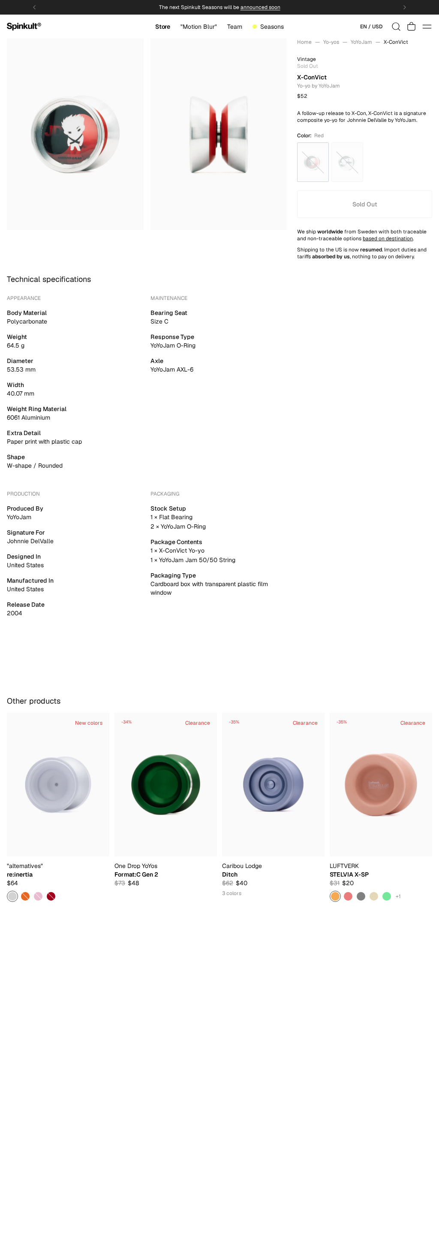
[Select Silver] (12, 896)
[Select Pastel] (38, 896)
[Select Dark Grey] (361, 896)
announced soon (260, 7)
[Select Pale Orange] (335, 896)
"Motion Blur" (198, 26)
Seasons (272, 26)
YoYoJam (361, 42)
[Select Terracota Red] (348, 896)
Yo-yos (331, 42)
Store (162, 26)
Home (304, 42)
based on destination (388, 238)
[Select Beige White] (373, 896)
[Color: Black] (347, 162)
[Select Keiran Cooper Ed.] (25, 896)
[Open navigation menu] (427, 26)
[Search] (396, 26)
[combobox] (371, 26)
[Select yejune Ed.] (51, 896)
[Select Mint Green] (386, 896)
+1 (398, 896)
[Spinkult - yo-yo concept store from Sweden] (24, 27)
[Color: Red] (313, 162)
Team (234, 26)
